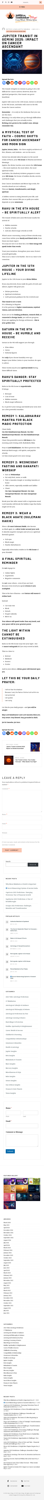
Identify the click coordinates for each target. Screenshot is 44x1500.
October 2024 (8, 1235)
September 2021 (8, 1305)
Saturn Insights (11, 1081)
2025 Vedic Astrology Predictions (16, 31)
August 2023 (7, 1263)
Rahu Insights (10, 1076)
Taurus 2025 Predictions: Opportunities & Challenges (20, 1438)
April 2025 (7, 1227)
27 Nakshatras (11, 1001)
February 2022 (8, 1293)
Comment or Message (14, 1132)
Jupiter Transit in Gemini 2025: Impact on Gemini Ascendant (15, 746)
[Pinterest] (20, 83)
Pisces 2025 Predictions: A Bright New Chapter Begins (20, 1446)
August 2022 (7, 1283)
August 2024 (7, 1240)
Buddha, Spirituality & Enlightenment (19, 1026)
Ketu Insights (10, 1055)
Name (4, 814)
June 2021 (6, 1313)
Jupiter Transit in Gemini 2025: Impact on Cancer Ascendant (22, 1467)
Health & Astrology (12, 1047)
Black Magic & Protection (14, 1022)
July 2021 (6, 1310)
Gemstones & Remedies (13, 1043)
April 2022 (7, 1288)
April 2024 (7, 1245)
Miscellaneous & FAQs (13, 1072)
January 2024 (7, 1253)
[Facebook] (3, 2)
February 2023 (8, 1275)
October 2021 (8, 1303)
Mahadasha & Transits (13, 1060)
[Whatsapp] (32, 83)
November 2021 (8, 1300)
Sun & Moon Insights (13, 1085)
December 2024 (8, 1230)
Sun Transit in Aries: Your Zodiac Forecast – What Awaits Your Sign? (26, 759)
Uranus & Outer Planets (14, 1089)
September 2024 (8, 1238)
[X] (8, 83)
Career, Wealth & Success (14, 1030)
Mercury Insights (12, 1068)
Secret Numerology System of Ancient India (22, 888)
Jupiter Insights (11, 1051)
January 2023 (7, 1278)
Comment (5, 789)
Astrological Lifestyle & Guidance (17, 1005)
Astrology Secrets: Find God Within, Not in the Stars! (19, 1459)
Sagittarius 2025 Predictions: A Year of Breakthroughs (20, 1409)
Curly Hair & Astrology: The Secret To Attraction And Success (22, 1454)
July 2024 (6, 1243)
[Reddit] (12, 83)
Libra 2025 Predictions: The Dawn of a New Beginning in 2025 (21, 1418)
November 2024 (8, 1233)
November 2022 (8, 1280)
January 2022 (7, 1295)
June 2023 (6, 1268)
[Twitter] (6, 2)
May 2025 (6, 1225)
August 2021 (7, 1308)
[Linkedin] (16, 83)
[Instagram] (9, 2)
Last (24, 1116)
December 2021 (8, 1298)
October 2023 (8, 1258)
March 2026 (7, 1222)
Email (4, 823)
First (7, 1116)
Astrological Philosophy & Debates (18, 1009)
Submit (10, 1151)
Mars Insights (10, 1064)
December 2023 (8, 1255)
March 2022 (7, 1290)
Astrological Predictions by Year (17, 1014)
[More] (36, 83)
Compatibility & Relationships (16, 1039)
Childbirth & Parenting (14, 1035)
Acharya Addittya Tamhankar (21, 29)
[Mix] (28, 83)
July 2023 (6, 1265)
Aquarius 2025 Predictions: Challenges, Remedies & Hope (21, 1450)
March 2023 (7, 1273)
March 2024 (7, 1248)
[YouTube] (11, 2)
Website (4, 833)
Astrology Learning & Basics (15, 1018)
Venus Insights (11, 1093)
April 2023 (7, 1270)
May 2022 (6, 1285)
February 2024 (8, 1250)
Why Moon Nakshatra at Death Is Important (21, 884)
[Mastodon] (24, 83)
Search (8, 861)
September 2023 (8, 1260)
